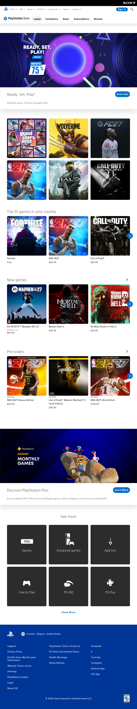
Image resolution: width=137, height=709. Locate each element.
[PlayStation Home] (6, 9)
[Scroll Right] (130, 236)
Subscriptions (81, 18)
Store (13, 9)
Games (30, 9)
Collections (51, 18)
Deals (66, 18)
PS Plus (40, 9)
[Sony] (129, 5)
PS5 (21, 9)
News (65, 9)
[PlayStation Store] (17, 18)
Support (75, 9)
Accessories (53, 9)
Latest (37, 18)
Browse (98, 18)
